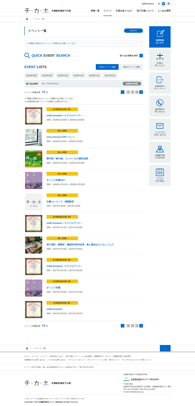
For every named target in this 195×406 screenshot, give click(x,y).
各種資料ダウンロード (102, 356)
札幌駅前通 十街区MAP (122, 356)
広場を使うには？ (124, 10)
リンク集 (103, 360)
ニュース (35, 356)
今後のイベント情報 (107, 67)
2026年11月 (78, 75)
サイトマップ (92, 360)
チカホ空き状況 (160, 179)
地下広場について (145, 10)
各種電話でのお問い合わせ (34, 360)
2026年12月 (94, 75)
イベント (107, 10)
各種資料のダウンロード (160, 87)
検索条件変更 (132, 83)
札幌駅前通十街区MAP (160, 156)
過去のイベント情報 (131, 67)
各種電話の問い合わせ (160, 110)
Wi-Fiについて (114, 360)
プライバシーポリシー (76, 360)
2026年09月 (47, 75)
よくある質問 (164, 10)
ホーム (27, 356)
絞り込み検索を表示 (129, 55)
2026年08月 (31, 75)
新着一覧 (95, 10)
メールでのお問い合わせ (160, 133)
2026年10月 (63, 75)
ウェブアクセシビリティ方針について (136, 360)
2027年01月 (110, 75)
